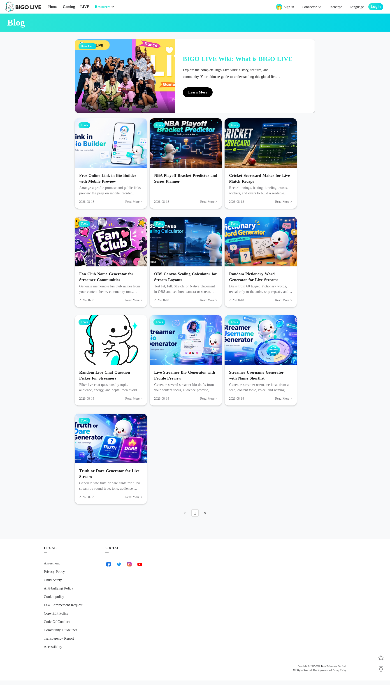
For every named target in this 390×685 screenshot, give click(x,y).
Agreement (52, 563)
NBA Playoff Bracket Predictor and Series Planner (185, 178)
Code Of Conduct (57, 622)
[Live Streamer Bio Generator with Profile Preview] (186, 340)
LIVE (84, 7)
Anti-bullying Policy (58, 588)
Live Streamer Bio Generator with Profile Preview (184, 375)
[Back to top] (381, 668)
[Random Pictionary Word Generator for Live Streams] (261, 241)
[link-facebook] (108, 564)
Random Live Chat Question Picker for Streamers (104, 375)
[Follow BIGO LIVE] (381, 657)
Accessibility (53, 647)
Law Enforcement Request (63, 605)
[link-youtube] (140, 564)
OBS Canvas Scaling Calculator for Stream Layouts (185, 277)
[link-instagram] (129, 564)
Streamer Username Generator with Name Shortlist (256, 375)
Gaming (69, 7)
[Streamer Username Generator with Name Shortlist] (261, 340)
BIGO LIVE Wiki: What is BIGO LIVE (237, 58)
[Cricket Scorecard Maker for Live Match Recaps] (261, 143)
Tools (84, 125)
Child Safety (53, 580)
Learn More (197, 92)
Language (357, 7)
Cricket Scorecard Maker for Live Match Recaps (259, 178)
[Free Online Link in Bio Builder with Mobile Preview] (111, 143)
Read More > (133, 201)
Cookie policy (54, 597)
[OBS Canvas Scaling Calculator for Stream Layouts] (186, 241)
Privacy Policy (54, 571)
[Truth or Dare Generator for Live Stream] (111, 438)
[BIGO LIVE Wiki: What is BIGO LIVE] (125, 76)
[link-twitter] (119, 564)
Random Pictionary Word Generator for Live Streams (253, 277)
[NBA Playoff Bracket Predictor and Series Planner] (186, 143)
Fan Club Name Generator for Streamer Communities (106, 277)
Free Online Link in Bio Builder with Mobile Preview (107, 178)
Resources (102, 7)
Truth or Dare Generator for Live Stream (109, 473)
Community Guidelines (60, 630)
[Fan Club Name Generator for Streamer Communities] (111, 241)
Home (52, 7)
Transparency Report (59, 638)
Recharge (335, 7)
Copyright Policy (56, 613)
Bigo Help (87, 46)
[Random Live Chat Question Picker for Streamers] (111, 340)
